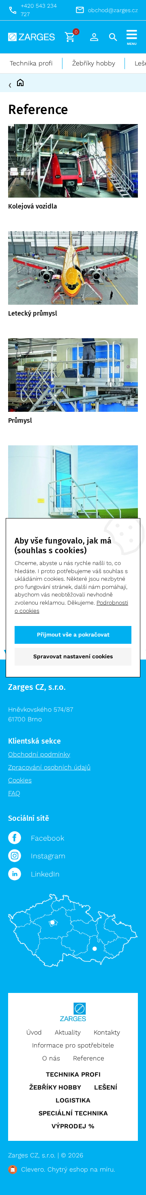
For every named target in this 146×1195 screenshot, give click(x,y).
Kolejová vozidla (32, 206)
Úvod (34, 1032)
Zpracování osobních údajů (49, 767)
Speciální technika (73, 1113)
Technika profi (31, 63)
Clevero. (33, 1169)
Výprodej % (73, 1126)
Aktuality (68, 1032)
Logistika (73, 1100)
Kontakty (107, 1032)
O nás (51, 1058)
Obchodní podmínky (39, 754)
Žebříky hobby (93, 63)
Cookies (20, 780)
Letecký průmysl (32, 313)
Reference (88, 1058)
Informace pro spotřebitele (73, 1045)
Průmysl (20, 420)
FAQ (14, 793)
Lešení (105, 1087)
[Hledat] (113, 37)
